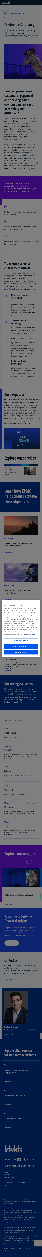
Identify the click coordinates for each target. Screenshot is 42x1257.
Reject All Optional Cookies (21, 646)
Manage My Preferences (21, 640)
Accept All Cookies (21, 652)
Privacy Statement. (29, 634)
